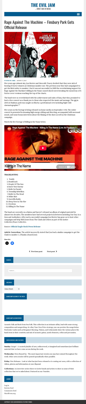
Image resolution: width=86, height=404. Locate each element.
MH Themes (29, 402)
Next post (51, 251)
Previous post (36, 251)
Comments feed (10, 391)
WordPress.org (10, 393)
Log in (6, 385)
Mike (13, 80)
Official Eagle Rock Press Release (25, 226)
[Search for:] (40, 270)
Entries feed (8, 388)
